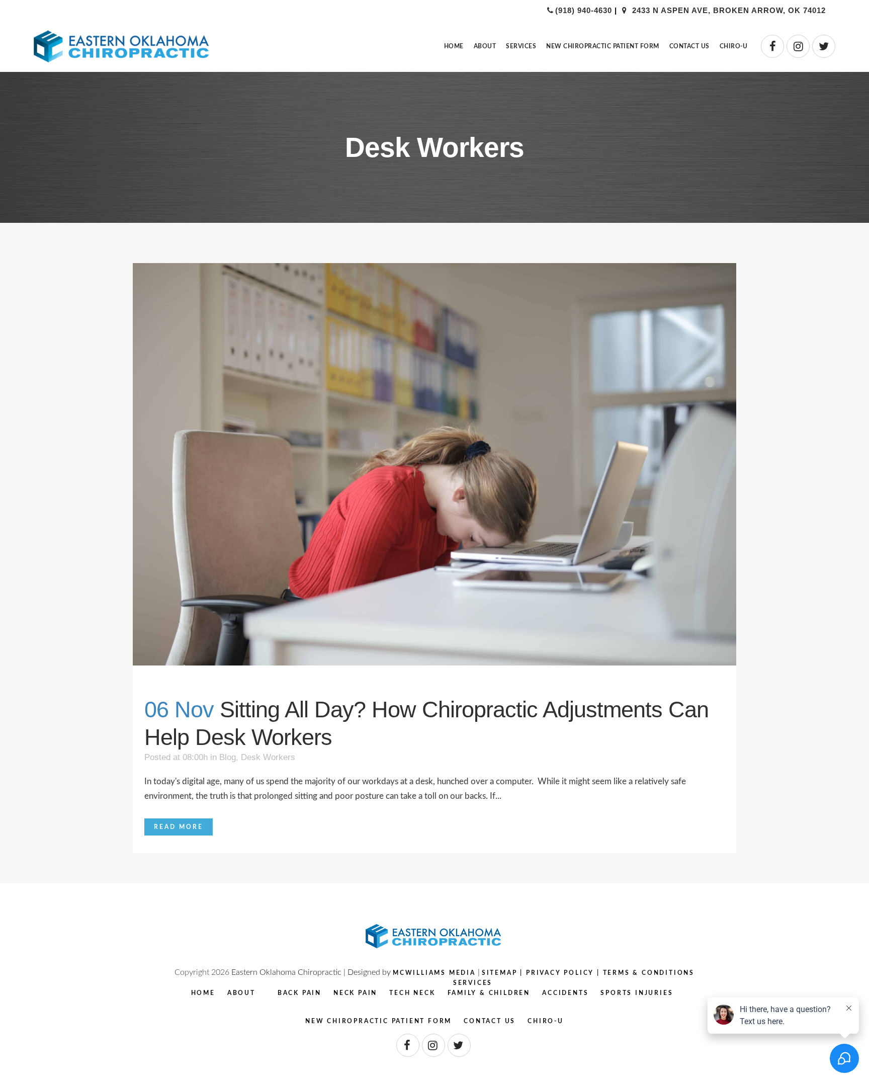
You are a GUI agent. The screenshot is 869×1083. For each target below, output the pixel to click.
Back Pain (299, 993)
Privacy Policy (560, 973)
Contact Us (489, 1021)
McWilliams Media (434, 973)
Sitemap (499, 973)
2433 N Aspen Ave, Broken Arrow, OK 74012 (727, 10)
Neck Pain (355, 993)
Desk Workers (268, 757)
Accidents (565, 993)
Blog (227, 757)
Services (472, 983)
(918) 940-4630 (583, 10)
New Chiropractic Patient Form (378, 1021)
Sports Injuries (636, 993)
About (241, 993)
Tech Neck (412, 993)
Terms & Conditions (648, 973)
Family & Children (489, 993)
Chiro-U (546, 1021)
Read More (178, 827)
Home (203, 993)
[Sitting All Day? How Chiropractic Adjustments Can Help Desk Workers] (434, 464)
